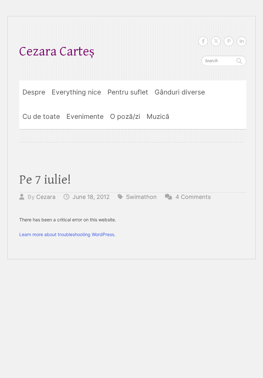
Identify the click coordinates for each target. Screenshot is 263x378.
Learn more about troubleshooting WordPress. (67, 234)
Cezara (45, 196)
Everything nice (76, 92)
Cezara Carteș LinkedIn (241, 41)
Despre (33, 92)
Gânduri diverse (180, 92)
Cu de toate (41, 116)
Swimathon (141, 196)
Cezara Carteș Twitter (216, 41)
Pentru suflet (127, 92)
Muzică (158, 116)
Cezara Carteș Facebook (203, 41)
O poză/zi (125, 116)
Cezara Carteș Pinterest (228, 41)
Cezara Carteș (56, 51)
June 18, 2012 (91, 196)
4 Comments (193, 196)
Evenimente (85, 116)
